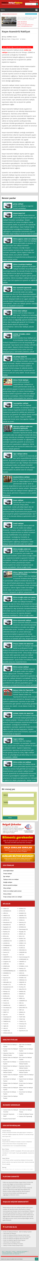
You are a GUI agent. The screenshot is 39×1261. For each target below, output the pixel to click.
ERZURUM (21, 950)
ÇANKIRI (21, 941)
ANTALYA (5, 918)
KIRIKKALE (21, 980)
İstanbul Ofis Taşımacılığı (25, 1116)
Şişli (4, 1014)
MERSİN (21, 994)
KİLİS (4, 980)
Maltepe (5, 991)
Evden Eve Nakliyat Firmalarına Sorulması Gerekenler (16, 1237)
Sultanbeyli (6, 1017)
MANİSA (21, 991)
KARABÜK (21, 970)
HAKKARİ (21, 961)
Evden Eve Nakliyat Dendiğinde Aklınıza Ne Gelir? (16, 1238)
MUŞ (20, 996)
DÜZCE (21, 945)
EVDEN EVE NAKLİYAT (19, 1252)
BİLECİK (5, 934)
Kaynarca (5, 977)
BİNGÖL (21, 934)
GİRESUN (5, 959)
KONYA (21, 984)
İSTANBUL (21, 966)
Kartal (4, 975)
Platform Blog (11, 1227)
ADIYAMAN (6, 911)
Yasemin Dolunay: (6, 1130)
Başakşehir (6, 927)
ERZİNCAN (5, 950)
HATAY (4, 964)
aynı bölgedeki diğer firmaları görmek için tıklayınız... (17, 47)
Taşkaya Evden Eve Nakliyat (11, 879)
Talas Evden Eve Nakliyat (9, 1233)
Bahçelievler (6, 922)
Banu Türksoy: (5, 1149)
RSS (3, 1251)
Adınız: (6, 795)
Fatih (20, 954)
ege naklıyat (6, 876)
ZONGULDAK (6, 1033)
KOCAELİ (5, 984)
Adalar (5, 908)
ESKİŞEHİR (21, 952)
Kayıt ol (31, 1)
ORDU (4, 1000)
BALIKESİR (5, 924)
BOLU (20, 936)
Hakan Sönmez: (6, 1158)
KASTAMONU (22, 975)
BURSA (21, 938)
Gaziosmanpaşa (23, 957)
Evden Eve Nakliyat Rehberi (10, 1231)
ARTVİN (5, 920)
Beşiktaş (5, 931)
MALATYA (21, 989)
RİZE (20, 1003)
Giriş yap (36, 1)
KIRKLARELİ (6, 982)
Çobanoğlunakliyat (8, 870)
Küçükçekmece (7, 987)
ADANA (21, 908)
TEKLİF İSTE (8, 1251)
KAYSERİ (21, 977)
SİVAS (20, 1014)
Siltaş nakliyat (7, 888)
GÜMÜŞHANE (22, 959)
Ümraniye (21, 1023)
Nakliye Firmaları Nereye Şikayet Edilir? (13, 1245)
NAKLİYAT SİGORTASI (7, 1252)
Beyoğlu (21, 931)
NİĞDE (20, 998)
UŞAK (4, 1026)
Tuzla (4, 1023)
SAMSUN (21, 1005)
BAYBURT (5, 929)
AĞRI (4, 913)
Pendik (5, 1003)
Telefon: (6, 802)
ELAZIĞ (21, 947)
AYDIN (20, 920)
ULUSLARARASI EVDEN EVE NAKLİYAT (10, 1253)
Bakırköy (21, 922)
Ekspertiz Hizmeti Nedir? (9, 1118)
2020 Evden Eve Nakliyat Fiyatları (11, 1242)
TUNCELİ (21, 1021)
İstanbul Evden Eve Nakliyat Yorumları (13, 1243)
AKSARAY (21, 913)
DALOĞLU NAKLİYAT (7, 882)
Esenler (5, 952)
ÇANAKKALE (6, 941)
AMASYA (5, 915)
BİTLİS (4, 936)
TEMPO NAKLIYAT (7, 873)
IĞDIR (20, 964)
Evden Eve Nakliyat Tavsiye (26, 1114)
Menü (3, 10)
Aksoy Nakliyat (7, 894)
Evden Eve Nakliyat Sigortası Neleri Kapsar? (14, 1240)
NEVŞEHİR (5, 998)
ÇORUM (5, 943)
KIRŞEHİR (21, 982)
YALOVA (21, 1028)
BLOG (13, 1251)
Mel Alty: (4, 1167)
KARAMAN (6, 973)
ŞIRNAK (21, 1012)
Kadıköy (21, 968)
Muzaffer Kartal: (6, 1140)
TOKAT (21, 1019)
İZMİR (4, 968)
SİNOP (5, 1012)
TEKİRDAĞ (5, 1019)
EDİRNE (9, 37)
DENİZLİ (21, 943)
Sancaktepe (6, 1007)
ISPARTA (5, 966)
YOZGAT (5, 1030)
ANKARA (21, 915)
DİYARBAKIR (6, 945)
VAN (4, 1028)
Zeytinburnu (22, 1030)
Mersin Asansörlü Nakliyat (10, 885)
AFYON (21, 911)
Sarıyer (5, 1010)
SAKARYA (5, 1005)
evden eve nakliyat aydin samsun (12, 891)
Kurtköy (21, 987)
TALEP (20, 1017)
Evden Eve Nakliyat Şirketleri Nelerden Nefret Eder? (16, 1235)
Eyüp (4, 954)
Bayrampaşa (22, 929)
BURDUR (5, 938)
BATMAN (21, 927)
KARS (20, 973)
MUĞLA (5, 996)
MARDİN (5, 994)
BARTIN (21, 924)
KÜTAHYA (5, 989)
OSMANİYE (22, 1000)
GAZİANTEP (6, 957)
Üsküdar (21, 1026)
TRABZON (5, 1021)
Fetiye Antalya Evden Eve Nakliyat (12, 896)
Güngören (5, 961)
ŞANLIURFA (22, 1007)
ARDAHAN (21, 918)
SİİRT (20, 1010)
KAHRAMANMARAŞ (8, 970)
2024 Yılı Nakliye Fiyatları (25, 1231)
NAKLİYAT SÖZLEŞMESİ (22, 1251)
